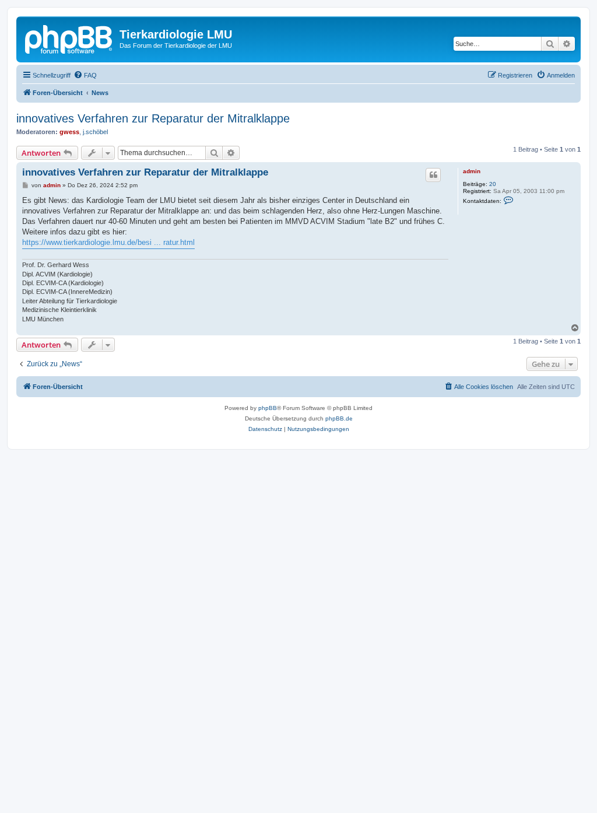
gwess (69, 131)
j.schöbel (95, 131)
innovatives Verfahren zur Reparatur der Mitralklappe (153, 118)
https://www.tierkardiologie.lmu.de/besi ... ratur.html (108, 242)
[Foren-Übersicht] (69, 38)
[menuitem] (85, 75)
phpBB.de (339, 418)
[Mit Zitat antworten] (433, 175)
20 (492, 184)
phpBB (267, 408)
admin (471, 171)
